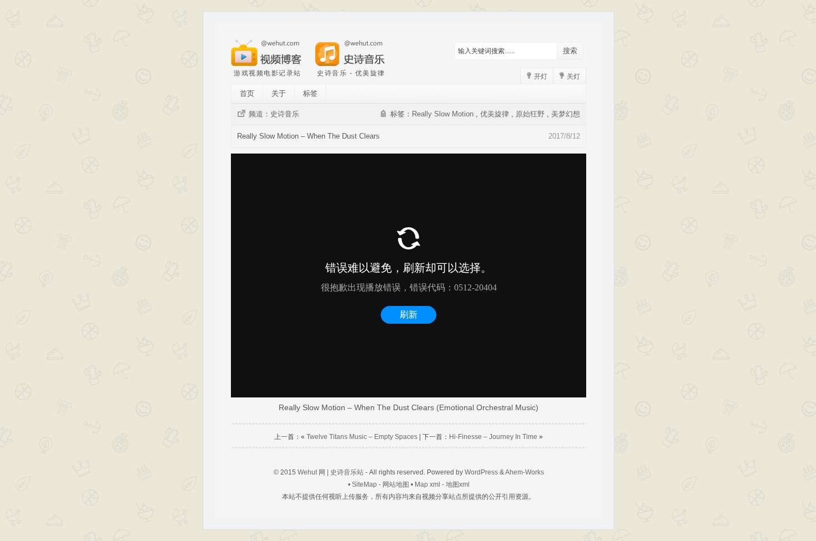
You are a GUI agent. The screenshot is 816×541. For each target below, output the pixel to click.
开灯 (539, 76)
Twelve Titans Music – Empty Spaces (361, 437)
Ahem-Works (524, 472)
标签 (310, 93)
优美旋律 (494, 114)
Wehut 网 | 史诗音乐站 (331, 472)
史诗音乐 (284, 114)
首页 (247, 93)
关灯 (572, 76)
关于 (278, 93)
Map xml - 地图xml (442, 484)
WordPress (481, 472)
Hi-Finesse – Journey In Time (493, 437)
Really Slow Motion (443, 114)
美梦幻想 (565, 114)
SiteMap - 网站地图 (380, 484)
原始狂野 (530, 114)
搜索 (570, 51)
